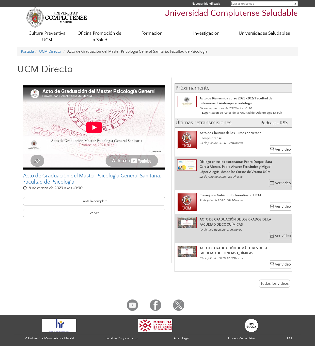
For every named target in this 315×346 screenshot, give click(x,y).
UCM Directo (50, 51)
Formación (151, 33)
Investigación (206, 33)
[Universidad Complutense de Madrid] (56, 17)
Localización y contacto (121, 338)
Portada (27, 51)
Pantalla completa (94, 201)
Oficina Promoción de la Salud (99, 37)
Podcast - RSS (274, 123)
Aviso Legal (181, 338)
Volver (94, 213)
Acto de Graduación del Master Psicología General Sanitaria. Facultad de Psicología (92, 179)
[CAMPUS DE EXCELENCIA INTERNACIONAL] (155, 325)
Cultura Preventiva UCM (47, 37)
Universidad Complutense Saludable (231, 13)
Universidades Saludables (264, 33)
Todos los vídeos (274, 283)
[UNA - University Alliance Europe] (251, 325)
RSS (289, 338)
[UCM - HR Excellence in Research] (59, 325)
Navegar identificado (206, 3)
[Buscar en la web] (295, 3)
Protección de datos (241, 338)
